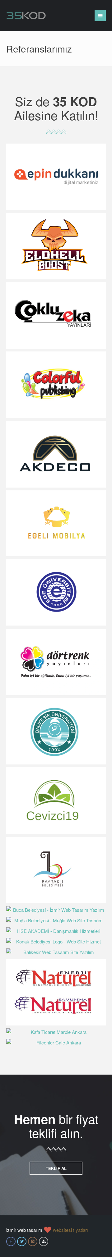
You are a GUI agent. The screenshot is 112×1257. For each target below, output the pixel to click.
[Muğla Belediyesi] (56, 920)
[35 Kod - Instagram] (32, 1241)
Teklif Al (56, 1168)
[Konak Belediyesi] (56, 941)
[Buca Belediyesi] (56, 910)
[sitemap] (43, 1241)
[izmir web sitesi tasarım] (26, 14)
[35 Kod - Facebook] (11, 1241)
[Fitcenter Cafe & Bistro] (56, 1042)
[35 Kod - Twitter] (21, 1241)
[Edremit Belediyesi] (56, 952)
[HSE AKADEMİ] (56, 931)
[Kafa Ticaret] (56, 1032)
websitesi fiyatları (70, 1230)
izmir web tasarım (24, 1230)
